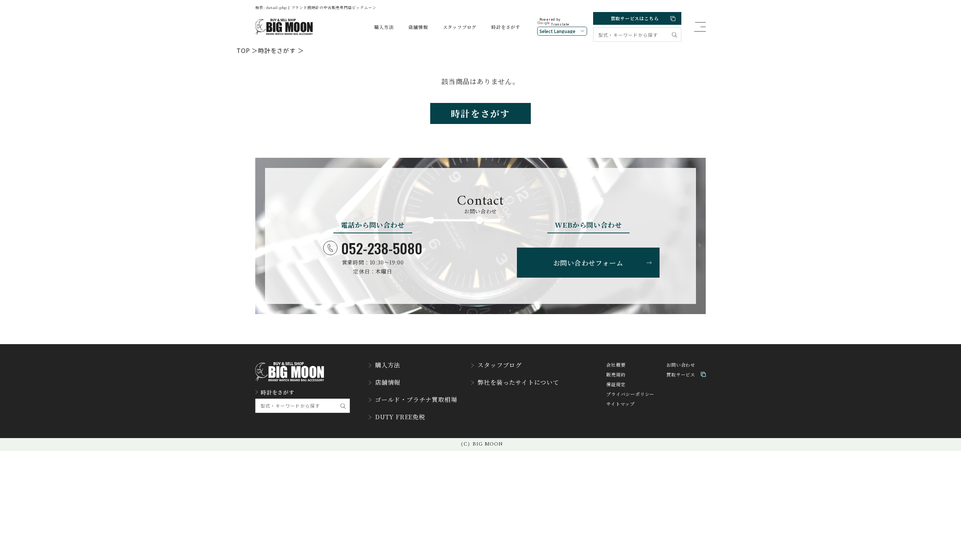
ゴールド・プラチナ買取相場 (416, 400)
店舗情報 (418, 27)
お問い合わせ (680, 364)
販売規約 (615, 374)
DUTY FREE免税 (400, 417)
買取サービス (680, 374)
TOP (243, 50)
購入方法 (383, 27)
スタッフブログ (460, 27)
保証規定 (615, 384)
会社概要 (615, 364)
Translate (560, 24)
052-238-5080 (381, 248)
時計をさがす (505, 27)
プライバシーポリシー (630, 393)
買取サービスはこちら (635, 18)
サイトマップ (620, 403)
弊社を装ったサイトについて (518, 382)
